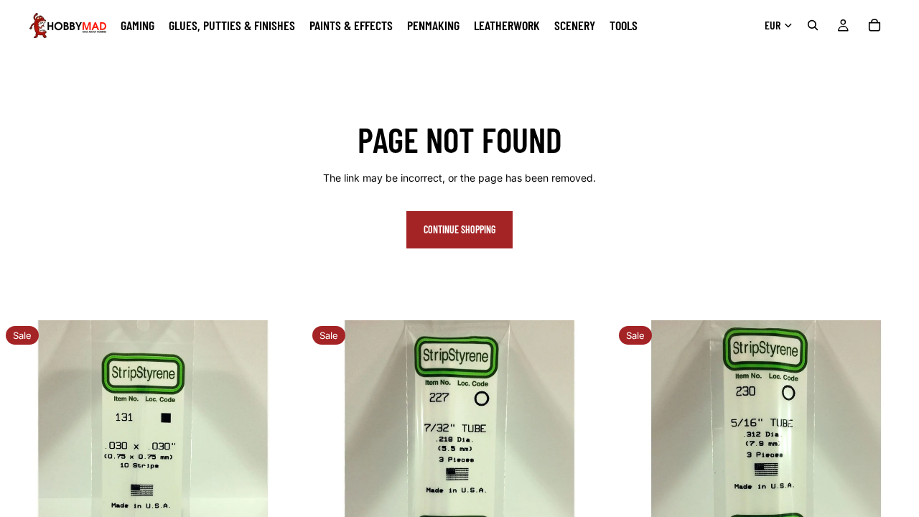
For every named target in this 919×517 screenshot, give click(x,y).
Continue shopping (459, 229)
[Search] (813, 25)
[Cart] (874, 25)
